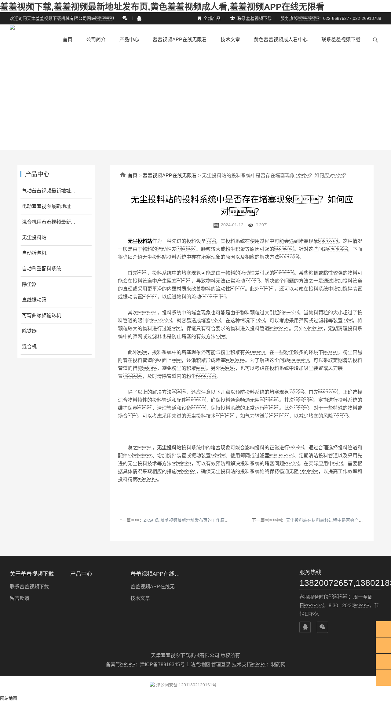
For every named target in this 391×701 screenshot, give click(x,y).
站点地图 (200, 664)
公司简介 (96, 39)
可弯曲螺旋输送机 (41, 315)
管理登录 (221, 664)
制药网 (278, 664)
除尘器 (29, 284)
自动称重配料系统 (41, 268)
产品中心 (129, 39)
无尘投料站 (34, 237)
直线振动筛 (34, 299)
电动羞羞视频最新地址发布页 (54, 206)
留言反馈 (19, 598)
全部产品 (209, 18)
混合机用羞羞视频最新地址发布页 (58, 222)
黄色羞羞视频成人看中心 (281, 39)
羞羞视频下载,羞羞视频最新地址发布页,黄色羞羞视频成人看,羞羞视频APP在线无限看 (162, 7)
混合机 (29, 346)
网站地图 (8, 698)
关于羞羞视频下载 (32, 574)
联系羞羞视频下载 (250, 18)
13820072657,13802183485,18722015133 (340, 583)
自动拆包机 (34, 253)
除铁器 (29, 331)
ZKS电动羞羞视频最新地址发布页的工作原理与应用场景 (197, 520)
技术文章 (230, 39)
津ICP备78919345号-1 (165, 664)
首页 (67, 39)
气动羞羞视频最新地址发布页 (54, 190)
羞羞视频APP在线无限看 (180, 39)
